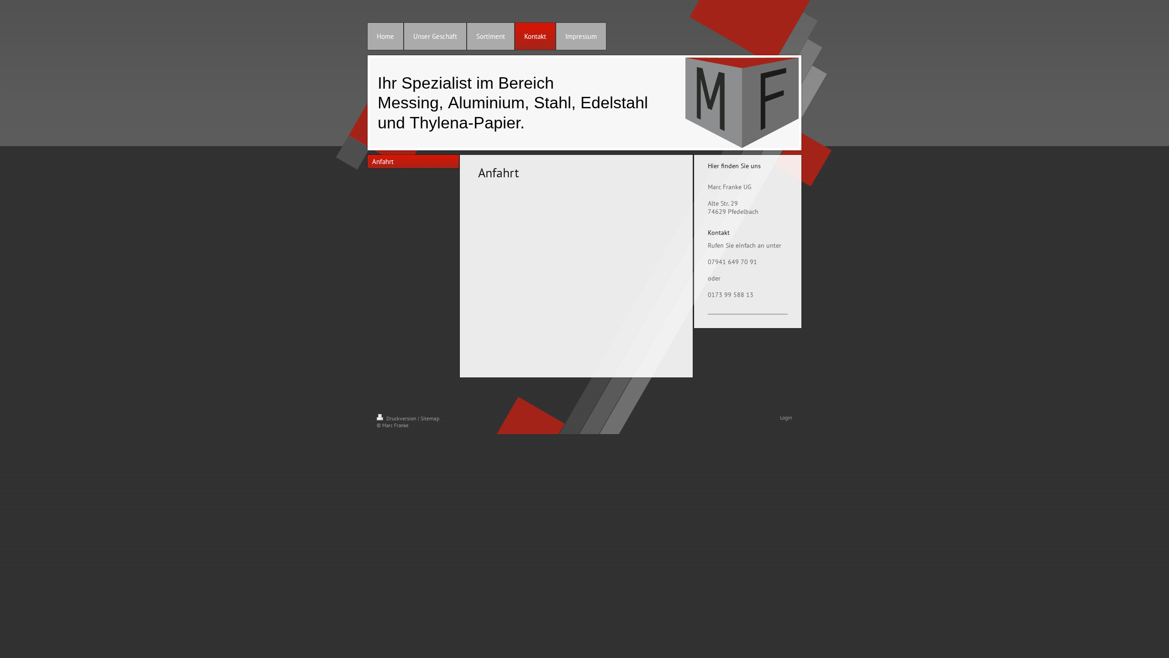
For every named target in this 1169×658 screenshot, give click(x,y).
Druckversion (401, 418)
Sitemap (430, 418)
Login (786, 417)
